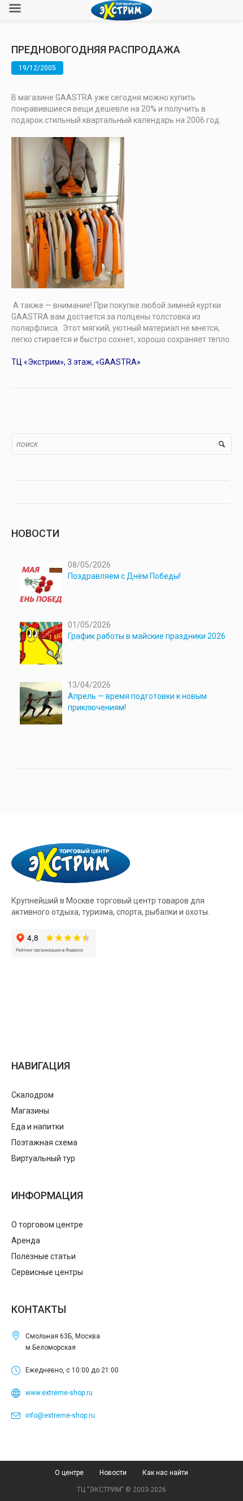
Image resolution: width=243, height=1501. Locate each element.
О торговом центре (47, 1224)
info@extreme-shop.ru (60, 1415)
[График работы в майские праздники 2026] (41, 643)
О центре (69, 1473)
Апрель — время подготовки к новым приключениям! (137, 702)
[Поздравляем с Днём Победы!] (41, 583)
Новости (113, 1473)
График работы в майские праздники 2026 (146, 636)
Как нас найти (165, 1473)
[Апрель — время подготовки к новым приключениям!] (41, 703)
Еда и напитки (37, 1126)
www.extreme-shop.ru (59, 1393)
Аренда (25, 1240)
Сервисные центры (47, 1272)
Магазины (30, 1110)
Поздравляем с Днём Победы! (124, 576)
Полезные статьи (43, 1256)
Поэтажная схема (44, 1142)
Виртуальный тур (43, 1158)
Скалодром (32, 1094)
